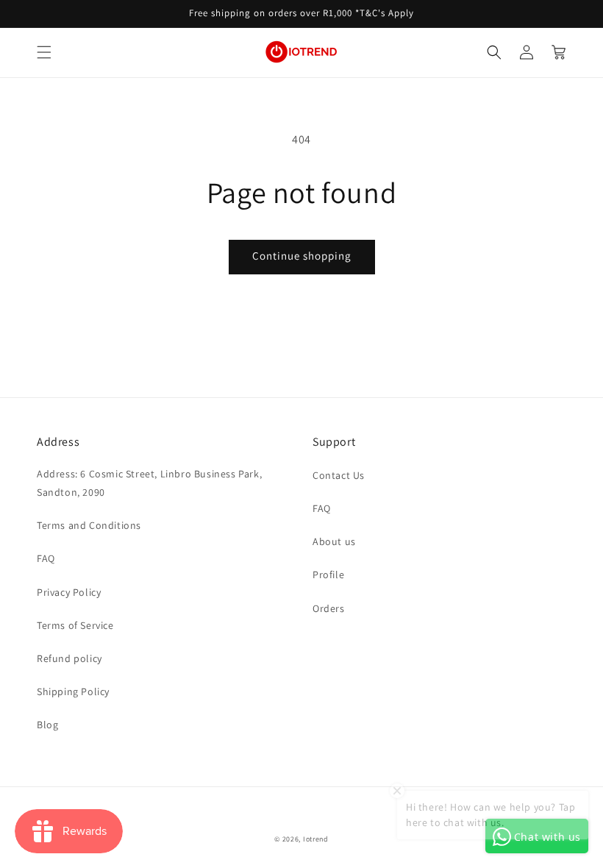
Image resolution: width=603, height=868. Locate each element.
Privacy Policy (69, 592)
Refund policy (69, 658)
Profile (328, 574)
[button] (44, 52)
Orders (329, 608)
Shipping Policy (73, 691)
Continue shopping (302, 256)
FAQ (46, 558)
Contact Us (339, 475)
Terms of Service (75, 625)
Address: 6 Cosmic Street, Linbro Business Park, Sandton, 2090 (149, 483)
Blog (47, 724)
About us (334, 541)
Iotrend (316, 839)
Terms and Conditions (89, 525)
